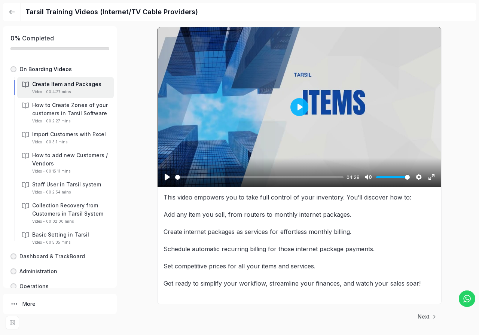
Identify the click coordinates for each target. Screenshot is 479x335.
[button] (60, 69)
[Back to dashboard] (12, 12)
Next (424, 316)
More (29, 304)
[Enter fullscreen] (12, 322)
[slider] (259, 177)
